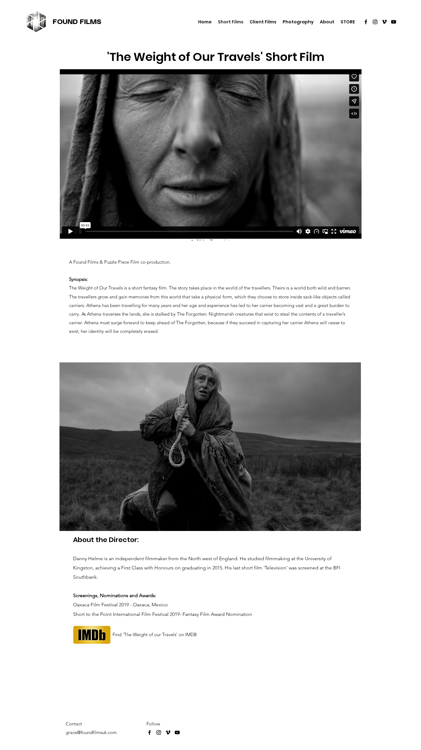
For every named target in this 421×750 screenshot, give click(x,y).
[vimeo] (384, 22)
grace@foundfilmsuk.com (91, 732)
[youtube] (393, 22)
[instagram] (375, 22)
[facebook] (366, 22)
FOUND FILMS (77, 22)
